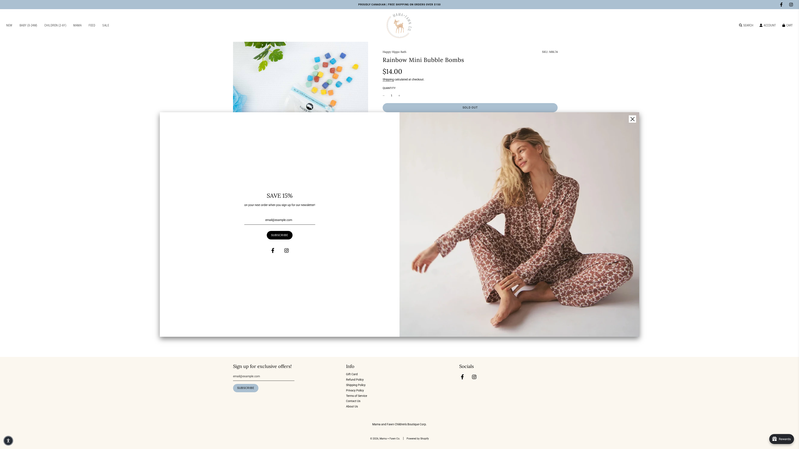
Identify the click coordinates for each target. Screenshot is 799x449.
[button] (8, 441)
